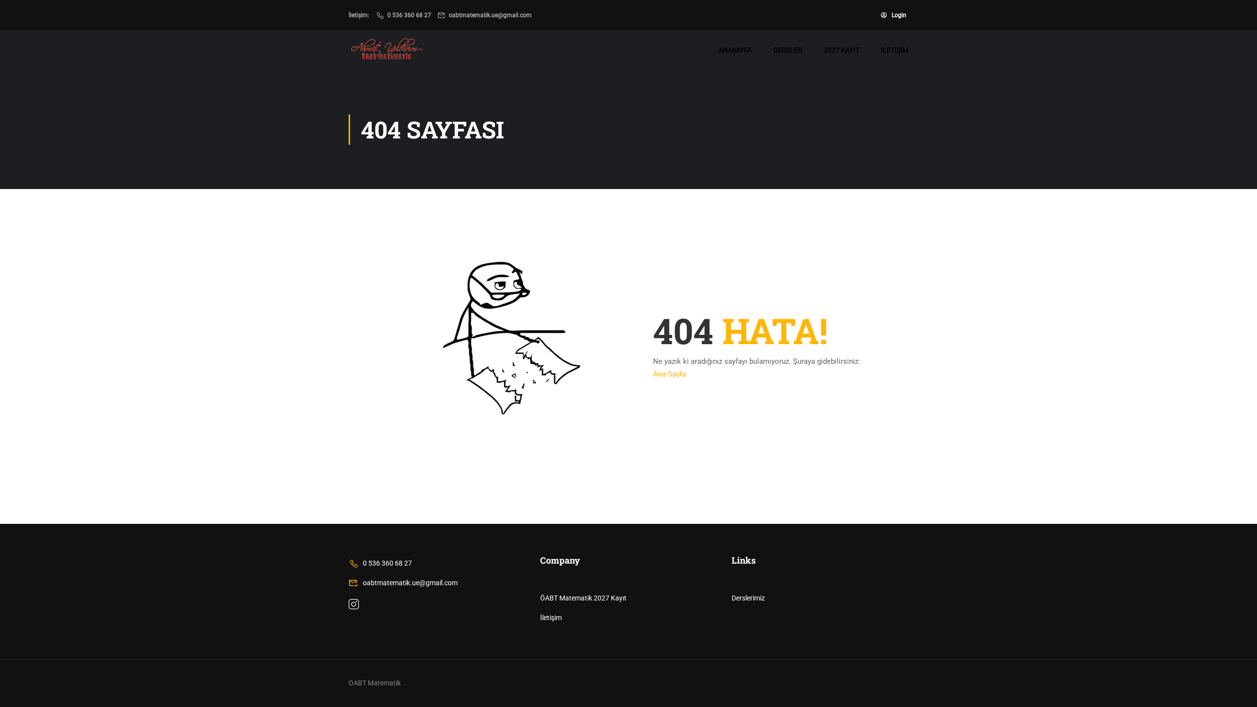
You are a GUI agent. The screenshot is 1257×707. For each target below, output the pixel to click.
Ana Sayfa (669, 374)
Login (899, 15)
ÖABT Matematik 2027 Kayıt (583, 598)
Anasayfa (735, 50)
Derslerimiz (748, 598)
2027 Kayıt (841, 50)
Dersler (787, 50)
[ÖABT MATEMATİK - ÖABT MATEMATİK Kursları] (387, 50)
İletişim (894, 50)
